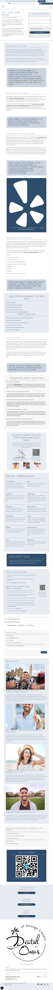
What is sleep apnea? (11, 302)
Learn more (42, 1)
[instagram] (47, 984)
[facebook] (38, 984)
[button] (51, 7)
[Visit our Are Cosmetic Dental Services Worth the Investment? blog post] (25, 729)
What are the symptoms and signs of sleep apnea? (17, 312)
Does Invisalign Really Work (13, 833)
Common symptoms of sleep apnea (31, 252)
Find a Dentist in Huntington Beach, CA (15, 645)
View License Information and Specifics (25, 602)
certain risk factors (42, 137)
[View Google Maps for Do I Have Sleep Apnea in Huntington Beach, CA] (20, 457)
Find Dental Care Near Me (13, 843)
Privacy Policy (6, 984)
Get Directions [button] (26, 892)
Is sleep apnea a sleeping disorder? (14, 307)
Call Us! (47, 3)
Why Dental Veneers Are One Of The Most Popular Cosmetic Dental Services (24, 811)
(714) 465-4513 (8, 34)
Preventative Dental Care (12, 838)
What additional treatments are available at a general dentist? (20, 318)
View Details (18, 608)
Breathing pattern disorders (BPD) (16, 98)
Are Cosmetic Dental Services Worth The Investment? (23, 731)
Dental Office (10, 841)
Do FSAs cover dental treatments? (14, 325)
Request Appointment (26, 904)
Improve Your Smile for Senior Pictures (15, 835)
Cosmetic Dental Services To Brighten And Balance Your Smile (24, 771)
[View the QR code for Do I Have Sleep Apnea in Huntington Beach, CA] (36, 455)
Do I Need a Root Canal (12, 638)
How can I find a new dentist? (13, 329)
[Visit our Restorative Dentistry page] (16, 468)
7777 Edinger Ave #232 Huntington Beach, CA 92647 (21, 3)
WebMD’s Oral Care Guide (17, 582)
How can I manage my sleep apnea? (14, 304)
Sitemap (10, 984)
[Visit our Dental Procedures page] (37, 468)
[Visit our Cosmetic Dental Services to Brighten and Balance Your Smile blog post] (25, 769)
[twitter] (41, 984)
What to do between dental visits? (14, 320)
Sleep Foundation (18, 384)
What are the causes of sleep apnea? (14, 309)
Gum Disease (10, 640)
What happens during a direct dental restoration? (17, 322)
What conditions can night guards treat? (15, 327)
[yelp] (44, 984)
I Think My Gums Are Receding (14, 642)
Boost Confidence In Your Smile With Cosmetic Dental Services (22, 691)
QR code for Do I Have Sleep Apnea (12, 621)
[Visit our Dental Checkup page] (26, 468)
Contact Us (26, 916)
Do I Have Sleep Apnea (15, 619)
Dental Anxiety (10, 635)
